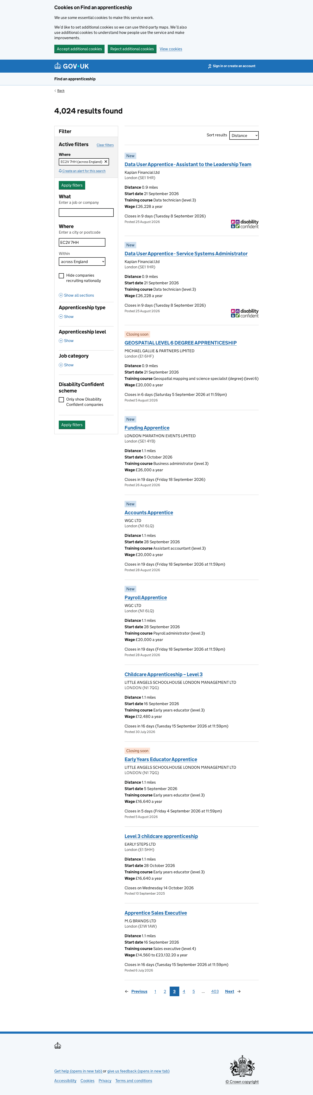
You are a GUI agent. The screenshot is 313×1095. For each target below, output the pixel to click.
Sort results (217, 134)
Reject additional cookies (132, 48)
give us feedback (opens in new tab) (138, 1071)
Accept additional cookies (79, 48)
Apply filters (72, 185)
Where (66, 226)
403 (215, 991)
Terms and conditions (133, 1080)
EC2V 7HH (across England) (85, 162)
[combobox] (82, 242)
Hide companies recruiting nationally (83, 278)
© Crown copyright (242, 1081)
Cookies (87, 1080)
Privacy (105, 1080)
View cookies (171, 49)
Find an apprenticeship (75, 78)
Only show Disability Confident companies (84, 402)
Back (61, 91)
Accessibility (65, 1080)
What (65, 196)
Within (64, 253)
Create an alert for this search (84, 171)
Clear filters (105, 145)
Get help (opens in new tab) (78, 1071)
